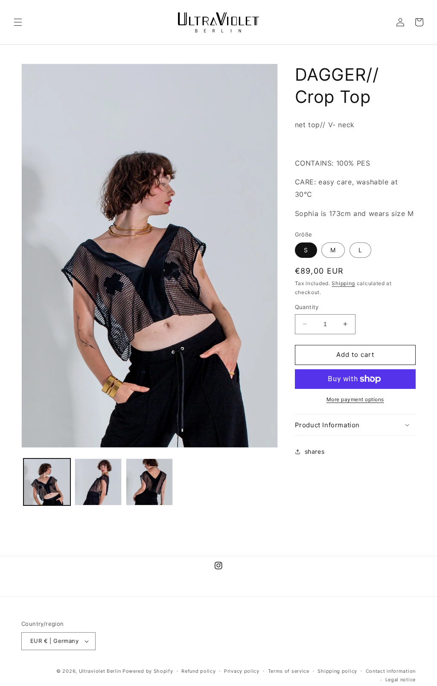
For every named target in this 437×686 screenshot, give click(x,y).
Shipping (343, 283)
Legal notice (400, 680)
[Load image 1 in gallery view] (46, 481)
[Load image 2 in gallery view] (98, 481)
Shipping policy (337, 671)
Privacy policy (241, 671)
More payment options (355, 399)
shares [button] (315, 451)
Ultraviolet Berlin (100, 671)
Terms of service (288, 671)
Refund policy (198, 671)
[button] (18, 22)
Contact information (391, 671)
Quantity (307, 307)
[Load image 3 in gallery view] (149, 481)
